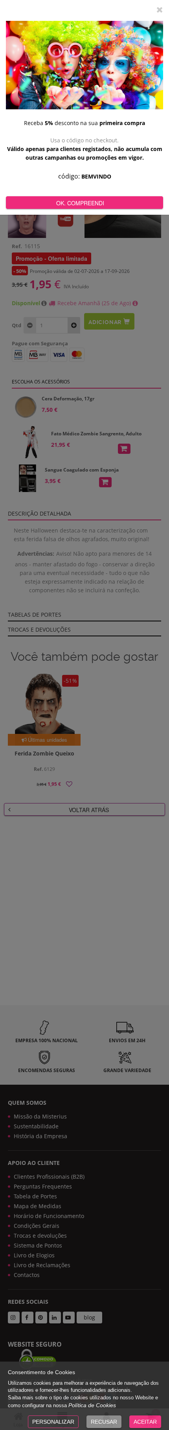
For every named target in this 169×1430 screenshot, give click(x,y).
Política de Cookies (92, 1405)
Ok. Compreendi (80, 203)
